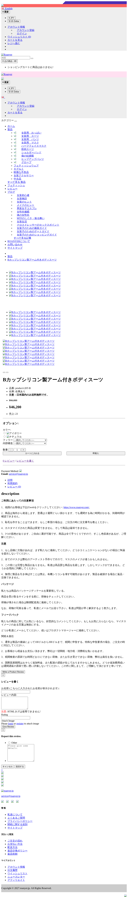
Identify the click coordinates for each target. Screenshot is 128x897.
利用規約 (12, 483)
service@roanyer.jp (18, 474)
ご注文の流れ (14, 840)
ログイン (22, 33)
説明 (9, 480)
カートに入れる (32, 453)
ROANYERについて (18, 241)
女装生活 (22, 221)
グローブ (26, 162)
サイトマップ (14, 247)
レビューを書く (25, 460)
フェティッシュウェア (26, 165)
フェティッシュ (16, 185)
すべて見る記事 (22, 238)
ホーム (11, 126)
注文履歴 (12, 870)
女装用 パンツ (30, 139)
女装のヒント (24, 201)
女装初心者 (23, 195)
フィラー (8, 440)
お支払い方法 (14, 844)
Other (14, 742)
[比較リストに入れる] (7, 372)
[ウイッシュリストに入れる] (4, 372)
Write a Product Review (13, 672)
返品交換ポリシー (17, 850)
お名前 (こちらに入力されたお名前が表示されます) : (30, 688)
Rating (4, 714)
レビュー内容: (9, 695)
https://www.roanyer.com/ (76, 507)
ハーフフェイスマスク (33, 146)
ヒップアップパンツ (32, 159)
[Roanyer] (7, 790)
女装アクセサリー (24, 175)
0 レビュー (9, 460)
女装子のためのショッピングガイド (37, 234)
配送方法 (12, 847)
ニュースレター (16, 876)
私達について (14, 814)
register (20, 723)
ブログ (11, 192)
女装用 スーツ (30, 136)
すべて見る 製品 (16, 182)
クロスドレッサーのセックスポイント (38, 224)
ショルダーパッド (31, 152)
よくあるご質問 (16, 818)
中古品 (17, 178)
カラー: (7, 429)
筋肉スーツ (27, 149)
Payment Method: (10, 471)
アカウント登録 (25, 30)
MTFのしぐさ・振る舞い (30, 218)
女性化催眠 (23, 211)
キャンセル (7, 766)
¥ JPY (11, 18)
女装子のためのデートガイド (33, 231)
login (10, 723)
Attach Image (8, 720)
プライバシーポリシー (19, 821)
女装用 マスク (30, 142)
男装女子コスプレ (27, 208)
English (8, 8)
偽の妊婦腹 (27, 155)
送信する (20, 766)
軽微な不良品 (21, 172)
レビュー (12, 188)
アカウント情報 (16, 867)
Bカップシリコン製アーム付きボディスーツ (32, 259)
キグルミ (19, 169)
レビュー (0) (14, 486)
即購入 (96, 453)
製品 (9, 129)
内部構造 (8, 443)
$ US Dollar (14, 21)
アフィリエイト (16, 880)
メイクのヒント (25, 205)
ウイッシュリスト (17, 873)
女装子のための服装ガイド (32, 228)
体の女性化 (23, 215)
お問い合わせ (14, 244)
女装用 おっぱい (31, 132)
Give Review (8, 727)
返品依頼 (12, 854)
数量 (5, 449)
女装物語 (22, 198)
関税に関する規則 (17, 824)
